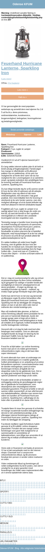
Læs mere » (22, 90)
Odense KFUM (22, 4)
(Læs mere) (6, 79)
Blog (17, 548)
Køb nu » (22, 97)
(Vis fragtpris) (13, 83)
